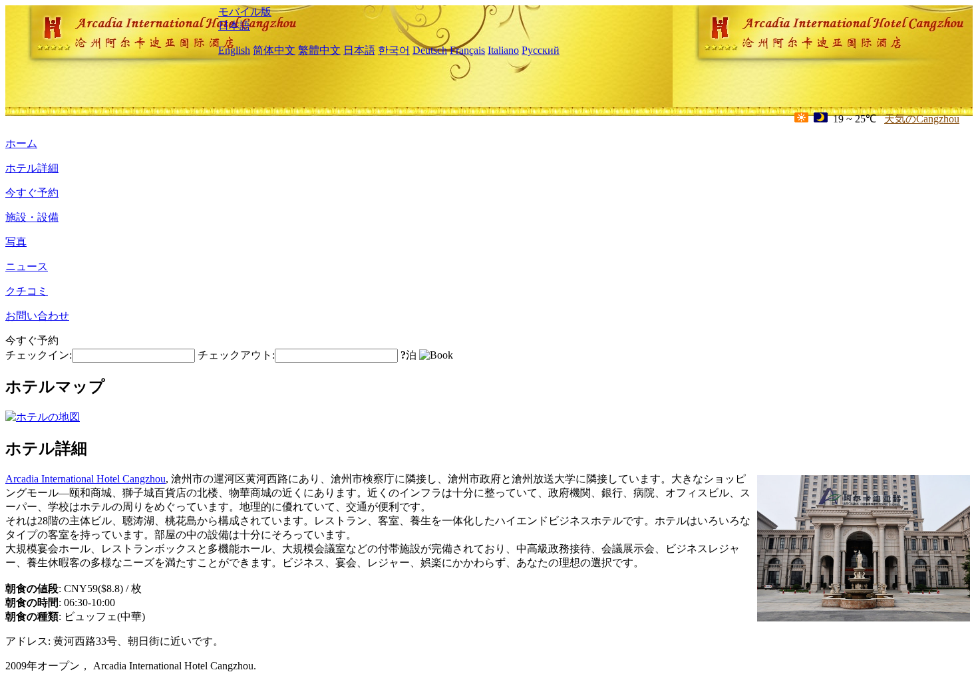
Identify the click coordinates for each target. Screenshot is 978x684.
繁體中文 (319, 50)
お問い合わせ (37, 315)
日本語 (234, 25)
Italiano (503, 50)
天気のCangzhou (921, 118)
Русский (541, 50)
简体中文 (274, 50)
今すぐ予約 (32, 192)
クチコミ (26, 291)
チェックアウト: (236, 355)
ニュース (26, 266)
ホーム (21, 143)
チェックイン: (38, 355)
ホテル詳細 (32, 168)
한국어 (394, 50)
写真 (16, 242)
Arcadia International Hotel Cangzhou (85, 478)
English (234, 50)
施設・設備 (32, 217)
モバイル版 (244, 11)
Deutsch (429, 50)
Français (467, 50)
